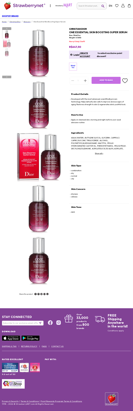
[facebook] (35, 294)
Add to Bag (106, 80)
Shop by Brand (10, 16)
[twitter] (41, 294)
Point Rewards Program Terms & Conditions (61, 401)
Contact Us (57, 346)
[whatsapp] (47, 294)
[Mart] (63, 6)
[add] (85, 80)
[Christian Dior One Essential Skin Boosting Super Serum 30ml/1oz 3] (6, 52)
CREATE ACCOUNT (85, 55)
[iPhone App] (11, 340)
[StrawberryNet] (23, 5)
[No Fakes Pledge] (35, 370)
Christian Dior (78, 28)
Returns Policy (29, 346)
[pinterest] (38, 294)
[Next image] (6, 77)
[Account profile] (123, 6)
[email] (44, 294)
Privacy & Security (10, 401)
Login (76, 54)
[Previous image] (6, 28)
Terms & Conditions (30, 401)
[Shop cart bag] (129, 6)
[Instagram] (58, 323)
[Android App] (31, 340)
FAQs (44, 346)
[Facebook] (50, 323)
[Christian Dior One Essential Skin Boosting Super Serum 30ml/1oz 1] (6, 34)
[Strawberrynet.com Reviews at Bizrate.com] (10, 371)
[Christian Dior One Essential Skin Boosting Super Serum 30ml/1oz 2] (6, 43)
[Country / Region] (110, 6)
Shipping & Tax (9, 346)
